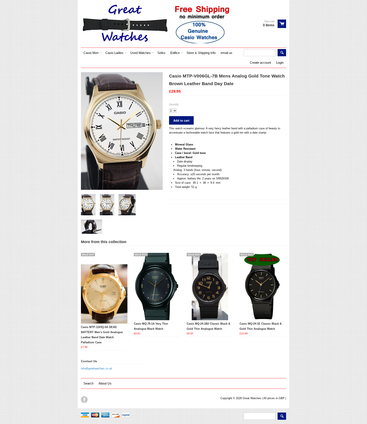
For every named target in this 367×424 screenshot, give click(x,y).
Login (280, 62)
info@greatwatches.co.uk (96, 368)
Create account (260, 62)
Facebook (84, 399)
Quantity (174, 104)
